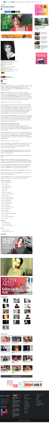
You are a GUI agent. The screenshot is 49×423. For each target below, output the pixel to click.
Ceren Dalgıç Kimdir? (4, 361)
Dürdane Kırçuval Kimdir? (5, 351)
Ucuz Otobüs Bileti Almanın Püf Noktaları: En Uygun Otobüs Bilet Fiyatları (16, 410)
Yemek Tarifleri (26, 401)
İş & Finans (26, 411)
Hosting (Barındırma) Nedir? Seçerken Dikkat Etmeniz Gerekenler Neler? (16, 415)
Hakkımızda (38, 396)
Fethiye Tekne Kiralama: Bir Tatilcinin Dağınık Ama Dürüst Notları (16, 401)
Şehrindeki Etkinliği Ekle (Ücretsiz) (40, 404)
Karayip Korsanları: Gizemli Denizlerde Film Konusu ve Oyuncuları (40, 28)
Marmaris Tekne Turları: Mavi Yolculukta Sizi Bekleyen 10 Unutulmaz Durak (16, 406)
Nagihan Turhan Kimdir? (27, 361)
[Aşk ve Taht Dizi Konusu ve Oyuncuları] (37, 34)
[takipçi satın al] (16, 36)
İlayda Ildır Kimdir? (15, 342)
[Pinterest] (19, 12)
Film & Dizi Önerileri (27, 398)
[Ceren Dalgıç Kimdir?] (5, 358)
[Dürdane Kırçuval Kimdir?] (5, 348)
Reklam (37, 399)
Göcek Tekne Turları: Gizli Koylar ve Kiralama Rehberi (17, 398)
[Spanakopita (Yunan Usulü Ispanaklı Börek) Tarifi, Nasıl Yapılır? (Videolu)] (37, 47)
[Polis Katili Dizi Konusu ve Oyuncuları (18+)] (37, 42)
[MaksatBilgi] (9, 2)
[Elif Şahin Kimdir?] (27, 368)
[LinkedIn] (17, 12)
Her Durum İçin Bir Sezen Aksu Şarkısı (14, 102)
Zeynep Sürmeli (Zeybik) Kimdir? (16, 352)
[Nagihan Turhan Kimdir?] (27, 358)
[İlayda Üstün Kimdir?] (5, 368)
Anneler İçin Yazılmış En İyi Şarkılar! (13, 140)
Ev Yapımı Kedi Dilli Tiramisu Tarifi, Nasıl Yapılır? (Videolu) (44, 37)
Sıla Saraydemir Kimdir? (5, 342)
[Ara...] (43, 2)
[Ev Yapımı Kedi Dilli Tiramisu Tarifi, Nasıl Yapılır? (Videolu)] (37, 38)
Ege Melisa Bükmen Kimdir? (15, 362)
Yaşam (25, 400)
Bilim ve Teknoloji (27, 406)
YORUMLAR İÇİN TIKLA (16, 376)
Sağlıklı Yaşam (26, 408)
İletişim (37, 397)
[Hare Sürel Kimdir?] (27, 348)
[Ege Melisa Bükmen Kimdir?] (16, 358)
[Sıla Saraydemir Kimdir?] (5, 339)
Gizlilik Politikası (38, 400)
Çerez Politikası (38, 402)
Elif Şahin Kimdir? (26, 371)
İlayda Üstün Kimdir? (4, 371)
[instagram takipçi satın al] (24, 383)
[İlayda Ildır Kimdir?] (16, 339)
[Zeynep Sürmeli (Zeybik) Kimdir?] (16, 348)
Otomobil (25, 412)
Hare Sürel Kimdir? (26, 351)
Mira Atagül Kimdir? (26, 342)
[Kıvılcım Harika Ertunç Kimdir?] (16, 368)
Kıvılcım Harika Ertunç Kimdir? (16, 372)
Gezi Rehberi (26, 403)
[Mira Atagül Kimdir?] (27, 339)
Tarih (25, 409)
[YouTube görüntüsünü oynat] (16, 245)
